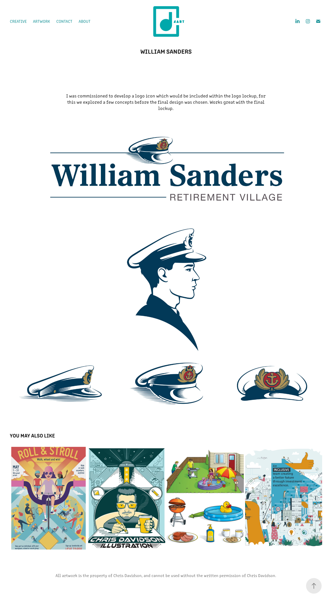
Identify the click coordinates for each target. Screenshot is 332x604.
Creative (18, 21)
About (85, 21)
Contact (64, 21)
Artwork (41, 21)
